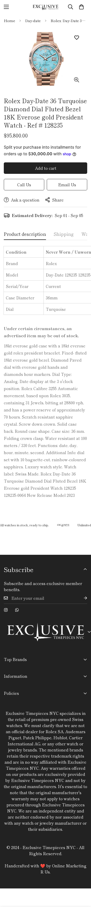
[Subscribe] (81, 598)
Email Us (67, 184)
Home (9, 20)
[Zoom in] (76, 80)
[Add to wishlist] (76, 37)
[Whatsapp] (17, 610)
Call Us (24, 184)
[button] (81, 7)
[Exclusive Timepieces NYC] (45, 7)
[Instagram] (6, 610)
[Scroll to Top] (82, 880)
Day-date (33, 20)
